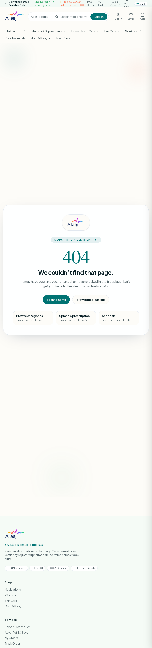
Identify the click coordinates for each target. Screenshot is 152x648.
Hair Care (110, 31)
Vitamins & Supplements (46, 31)
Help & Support (115, 3)
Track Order (90, 3)
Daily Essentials (15, 38)
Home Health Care (83, 31)
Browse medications (90, 299)
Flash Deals (63, 38)
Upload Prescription (18, 627)
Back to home (56, 299)
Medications (14, 31)
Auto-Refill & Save (16, 632)
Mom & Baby (39, 38)
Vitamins (10, 595)
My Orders (102, 3)
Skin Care (131, 31)
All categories (40, 16)
